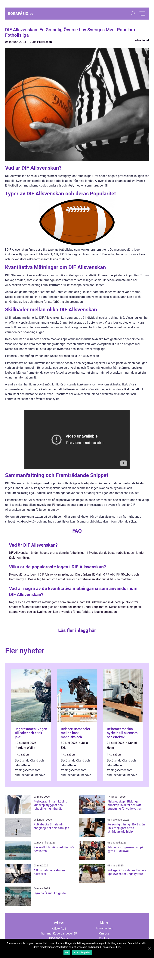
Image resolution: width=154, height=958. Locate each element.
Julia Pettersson (41, 42)
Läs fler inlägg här (77, 630)
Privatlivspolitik (82, 952)
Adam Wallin (26, 747)
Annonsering (104, 928)
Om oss (104, 933)
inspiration (22, 754)
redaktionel (141, 40)
